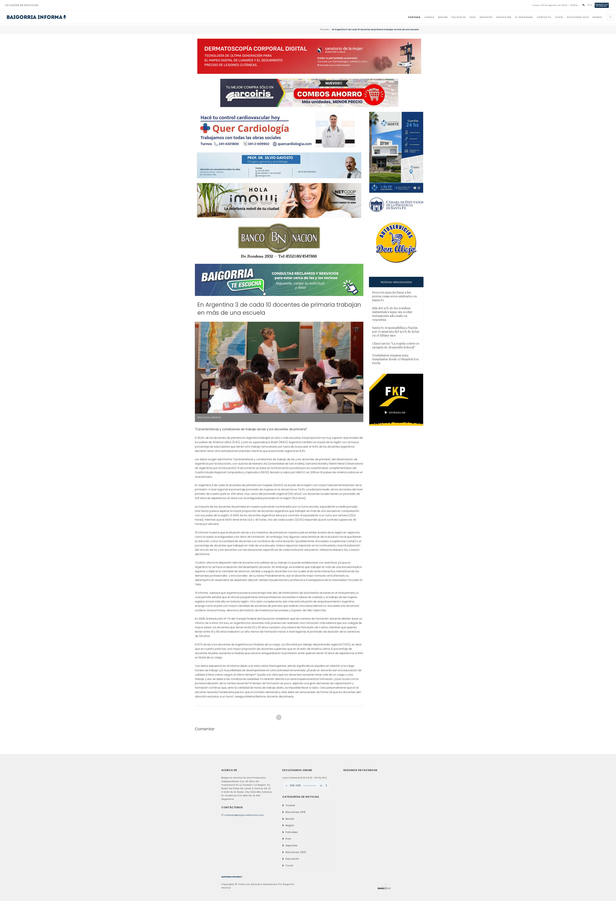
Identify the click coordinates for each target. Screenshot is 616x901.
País (473, 17)
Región (443, 17)
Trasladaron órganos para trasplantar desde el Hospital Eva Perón (395, 359)
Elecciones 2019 (296, 812)
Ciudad (429, 17)
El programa (524, 17)
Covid (559, 17)
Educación (503, 17)
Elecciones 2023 (578, 17)
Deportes (486, 17)
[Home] (36, 17)
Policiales (458, 17)
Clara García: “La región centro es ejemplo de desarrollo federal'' (395, 345)
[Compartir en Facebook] (279, 717)
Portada (414, 17)
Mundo (597, 17)
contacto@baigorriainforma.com (244, 815)
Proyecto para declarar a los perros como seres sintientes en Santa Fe (394, 296)
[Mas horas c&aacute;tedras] (279, 368)
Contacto (544, 17)
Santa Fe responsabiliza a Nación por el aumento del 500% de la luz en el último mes (395, 331)
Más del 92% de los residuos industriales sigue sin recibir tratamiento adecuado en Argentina (392, 314)
